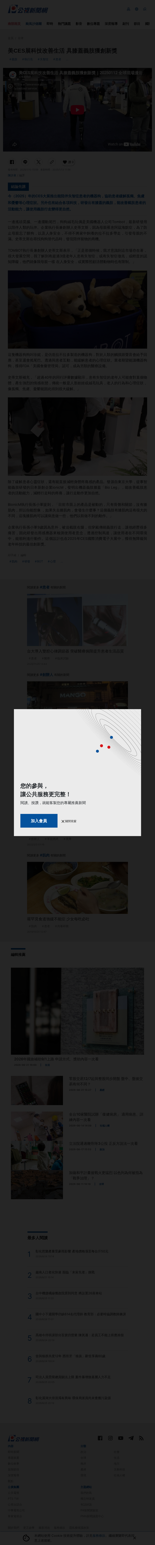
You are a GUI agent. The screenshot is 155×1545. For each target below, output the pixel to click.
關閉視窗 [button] (70, 821)
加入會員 (39, 820)
